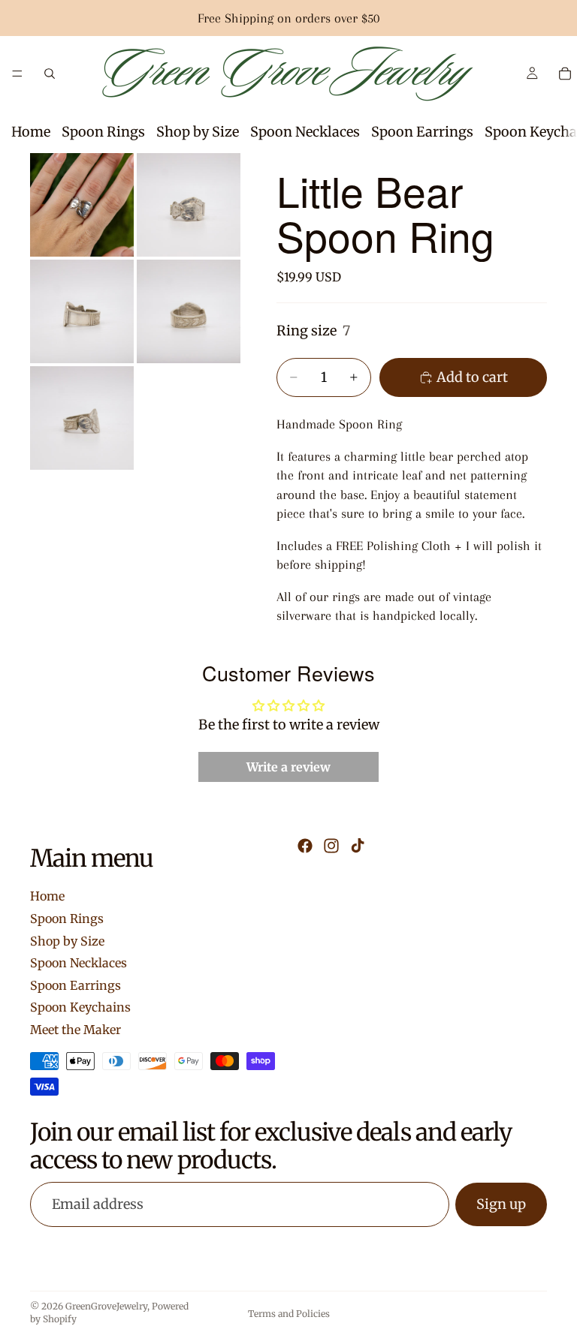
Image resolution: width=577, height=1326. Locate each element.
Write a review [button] (288, 766)
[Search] (49, 73)
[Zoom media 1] (82, 205)
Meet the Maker (75, 1029)
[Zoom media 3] (82, 311)
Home (30, 131)
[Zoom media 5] (82, 418)
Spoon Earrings (422, 131)
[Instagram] (331, 846)
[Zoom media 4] (188, 311)
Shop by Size (197, 131)
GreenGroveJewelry (106, 1306)
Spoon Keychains (80, 1007)
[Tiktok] (358, 846)
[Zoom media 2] (188, 205)
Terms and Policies (289, 1313)
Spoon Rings (103, 131)
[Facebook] (305, 846)
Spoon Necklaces (305, 131)
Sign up (501, 1204)
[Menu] (17, 73)
